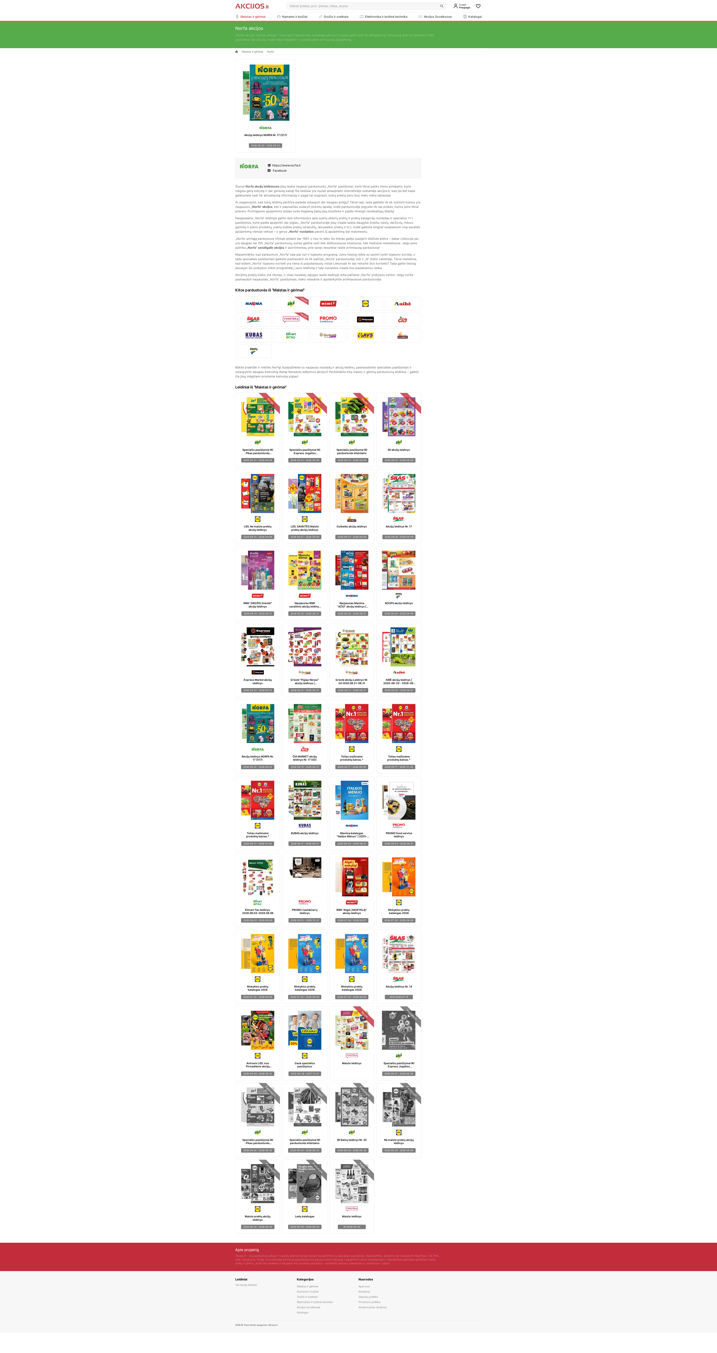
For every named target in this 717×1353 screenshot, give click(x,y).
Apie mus (364, 1286)
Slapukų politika (368, 1296)
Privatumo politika (369, 1302)
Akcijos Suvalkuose (308, 1307)
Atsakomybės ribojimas (372, 1307)
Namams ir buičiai (308, 1291)
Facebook (279, 170)
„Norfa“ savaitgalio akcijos (265, 247)
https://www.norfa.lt (286, 165)
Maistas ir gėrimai (252, 51)
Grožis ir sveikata (307, 1296)
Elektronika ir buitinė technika (315, 1302)
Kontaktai (364, 1291)
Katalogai (302, 1312)
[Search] (441, 6)
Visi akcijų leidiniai (246, 1284)
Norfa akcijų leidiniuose (263, 186)
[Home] (236, 52)
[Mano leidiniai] (478, 6)
